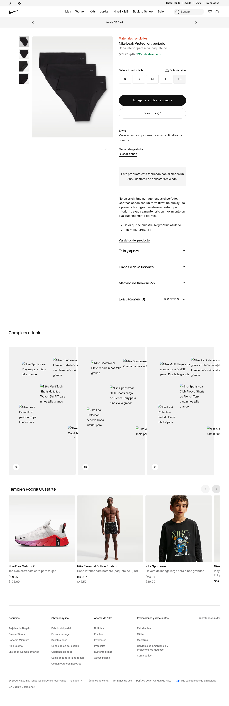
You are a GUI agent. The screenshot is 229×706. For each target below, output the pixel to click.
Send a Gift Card (114, 22)
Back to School (143, 11)
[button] (24, 54)
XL (180, 79)
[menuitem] (192, 3)
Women (80, 11)
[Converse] (19, 3)
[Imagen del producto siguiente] (105, 148)
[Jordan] (11, 3)
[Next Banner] (196, 22)
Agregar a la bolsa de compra (152, 100)
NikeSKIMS (121, 11)
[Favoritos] (210, 12)
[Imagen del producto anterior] (97, 148)
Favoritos (149, 113)
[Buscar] (177, 12)
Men (68, 11)
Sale (161, 11)
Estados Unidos (211, 618)
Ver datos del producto (134, 240)
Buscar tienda (128, 153)
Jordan (104, 11)
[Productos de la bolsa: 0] (217, 12)
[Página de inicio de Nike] (14, 12)
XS (125, 79)
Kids (93, 11)
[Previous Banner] (33, 22)
